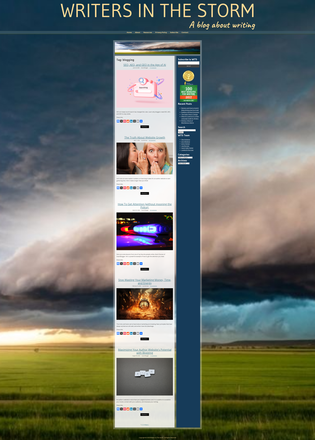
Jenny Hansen (185, 144)
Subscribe (174, 32)
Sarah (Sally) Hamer (187, 148)
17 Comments (153, 68)
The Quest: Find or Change (189, 114)
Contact (185, 32)
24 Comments (152, 140)
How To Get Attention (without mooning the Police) (145, 206)
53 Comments (153, 286)
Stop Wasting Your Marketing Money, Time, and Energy (144, 281)
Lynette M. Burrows (187, 150)
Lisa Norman (185, 146)
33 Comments (153, 210)
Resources (147, 32)
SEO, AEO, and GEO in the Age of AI (144, 64)
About (137, 32)
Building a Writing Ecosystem (190, 112)
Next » (147, 425)
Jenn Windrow (185, 142)
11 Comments (153, 356)
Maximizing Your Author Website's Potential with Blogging (144, 351)
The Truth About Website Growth (144, 137)
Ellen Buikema (185, 140)
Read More (144, 126)
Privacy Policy (161, 32)
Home (129, 32)
